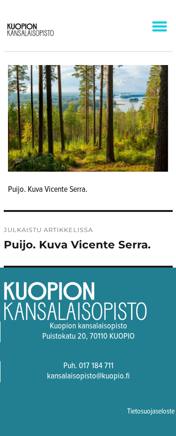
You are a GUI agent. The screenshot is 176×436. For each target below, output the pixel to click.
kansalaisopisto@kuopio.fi (88, 376)
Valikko (152, 27)
